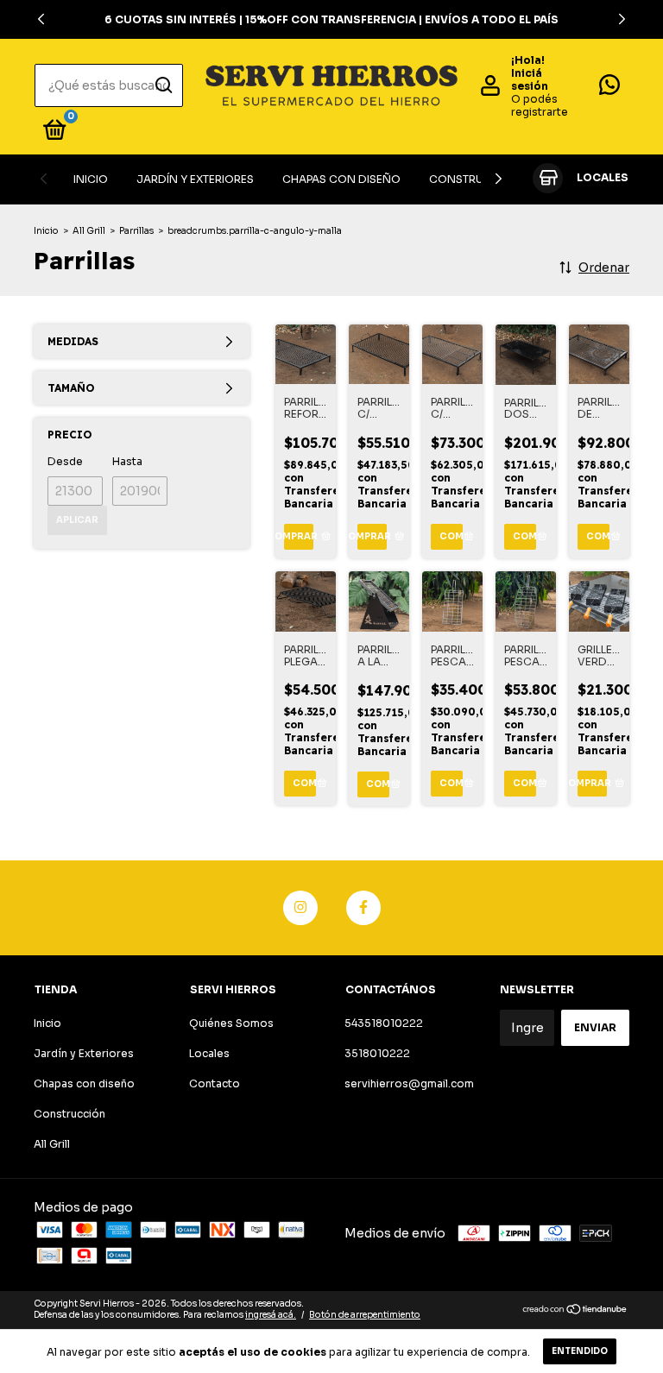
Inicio (90, 179)
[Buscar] (162, 85)
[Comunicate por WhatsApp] (609, 88)
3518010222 (377, 1053)
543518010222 (383, 1023)
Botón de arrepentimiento (364, 1314)
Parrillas (136, 230)
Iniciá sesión (529, 79)
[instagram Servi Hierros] (300, 908)
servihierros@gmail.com (409, 1083)
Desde (65, 461)
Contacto (214, 1083)
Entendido (580, 1351)
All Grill (89, 230)
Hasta (127, 461)
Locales (209, 1053)
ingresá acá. (270, 1314)
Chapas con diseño (341, 179)
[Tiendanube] (575, 1311)
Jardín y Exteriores (195, 179)
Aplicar (77, 520)
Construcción (475, 179)
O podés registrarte (539, 105)
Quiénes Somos (231, 1023)
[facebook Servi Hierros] (363, 908)
